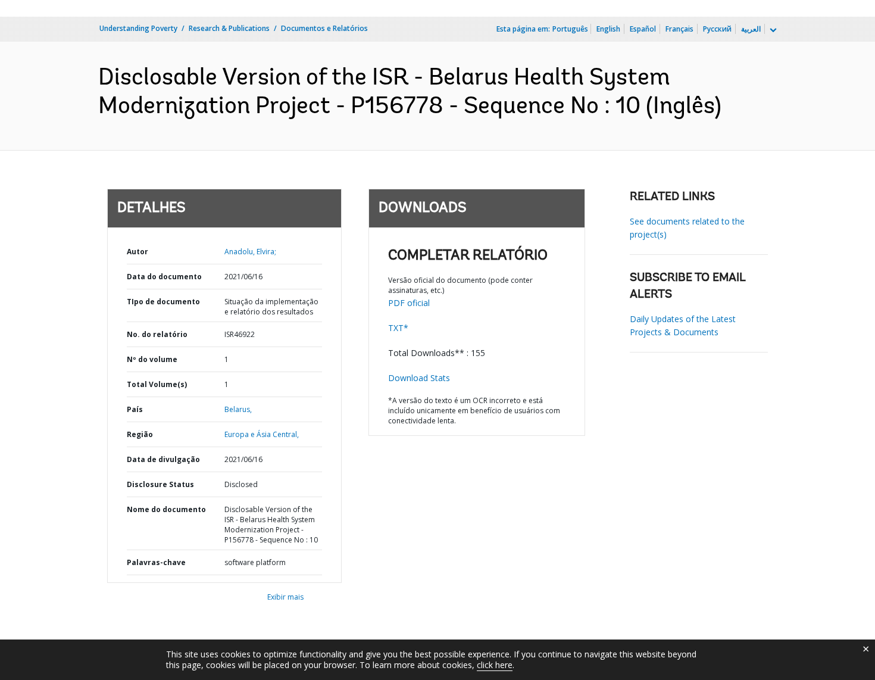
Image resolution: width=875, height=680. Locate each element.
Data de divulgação (163, 459)
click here (494, 664)
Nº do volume (152, 359)
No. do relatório (157, 334)
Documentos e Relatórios (324, 28)
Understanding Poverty (138, 28)
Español (643, 29)
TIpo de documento (163, 302)
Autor (137, 252)
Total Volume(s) (157, 384)
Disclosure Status (160, 484)
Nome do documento (166, 509)
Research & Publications (229, 28)
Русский (717, 29)
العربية (751, 29)
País (135, 409)
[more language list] (772, 30)
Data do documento (164, 277)
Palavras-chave (156, 562)
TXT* (398, 327)
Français (679, 29)
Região (140, 434)
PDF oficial (409, 302)
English (608, 29)
